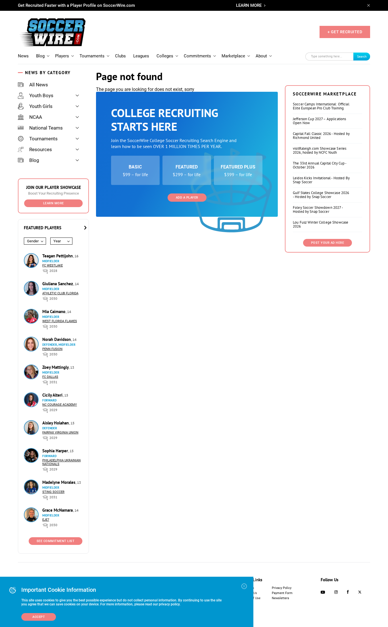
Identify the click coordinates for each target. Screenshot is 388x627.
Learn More (53, 203)
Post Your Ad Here (327, 243)
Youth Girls (41, 106)
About (261, 56)
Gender (33, 241)
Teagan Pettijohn (58, 256)
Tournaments (92, 56)
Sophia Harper (55, 450)
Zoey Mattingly (56, 367)
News (23, 56)
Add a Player (187, 197)
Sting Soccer (53, 492)
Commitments (197, 56)
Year (57, 241)
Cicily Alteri (53, 395)
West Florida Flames (59, 321)
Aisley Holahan (56, 423)
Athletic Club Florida (60, 293)
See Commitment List (56, 541)
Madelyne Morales (59, 482)
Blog (40, 56)
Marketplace (233, 56)
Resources (40, 149)
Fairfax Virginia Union (60, 432)
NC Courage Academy (59, 405)
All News (38, 85)
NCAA (35, 117)
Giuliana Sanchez (58, 283)
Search (362, 56)
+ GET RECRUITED (344, 32)
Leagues (141, 56)
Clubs (120, 56)
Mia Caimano (54, 311)
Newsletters (280, 598)
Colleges (165, 56)
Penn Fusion (52, 349)
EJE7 (45, 520)
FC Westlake (52, 265)
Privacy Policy (281, 588)
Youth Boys (41, 95)
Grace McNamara (58, 510)
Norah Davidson (57, 339)
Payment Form (282, 593)
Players (62, 56)
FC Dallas (50, 377)
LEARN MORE (249, 5)
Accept (38, 617)
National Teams (46, 128)
